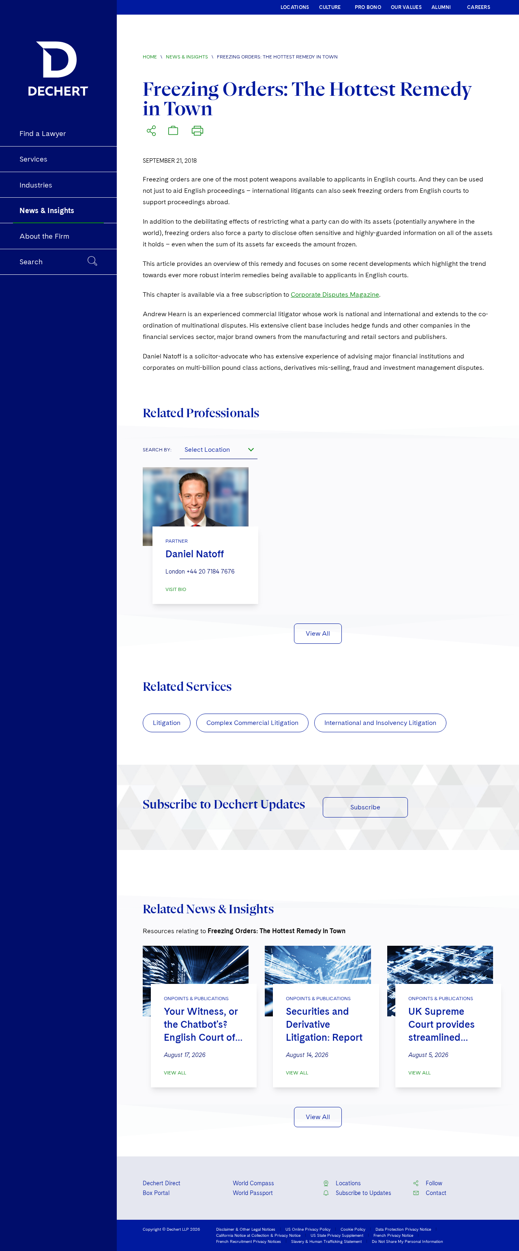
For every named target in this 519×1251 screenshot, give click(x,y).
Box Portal (156, 1193)
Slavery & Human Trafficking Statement (326, 1241)
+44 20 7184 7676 (211, 571)
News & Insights (187, 57)
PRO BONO (368, 7)
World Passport (253, 1193)
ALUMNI (441, 7)
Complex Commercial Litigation (252, 723)
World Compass (253, 1183)
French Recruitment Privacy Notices (248, 1241)
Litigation (166, 723)
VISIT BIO (175, 589)
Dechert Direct (161, 1183)
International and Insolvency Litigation (380, 723)
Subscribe (365, 807)
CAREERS (478, 7)
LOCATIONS (295, 7)
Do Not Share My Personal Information (407, 1241)
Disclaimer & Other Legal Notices (245, 1229)
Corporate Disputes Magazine (335, 294)
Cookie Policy (353, 1229)
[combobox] (218, 449)
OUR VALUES (406, 7)
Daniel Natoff (194, 554)
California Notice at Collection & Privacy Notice (258, 1235)
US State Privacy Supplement (337, 1235)
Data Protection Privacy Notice (403, 1229)
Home (150, 57)
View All (318, 633)
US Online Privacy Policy (307, 1229)
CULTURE (330, 7)
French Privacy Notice (393, 1235)
